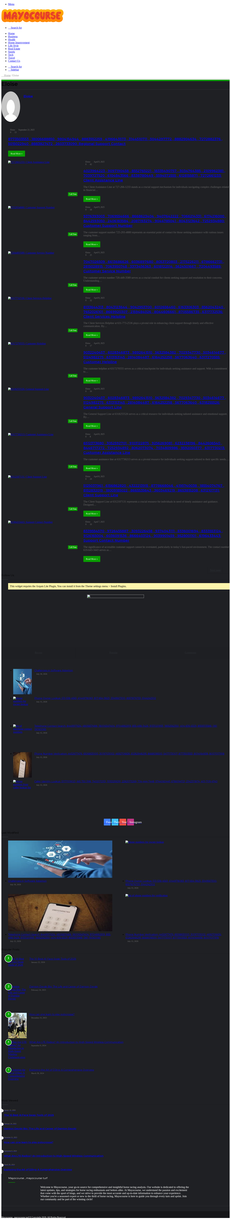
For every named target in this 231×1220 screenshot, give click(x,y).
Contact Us (14, 60)
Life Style (13, 45)
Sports (11, 51)
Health (11, 39)
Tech (10, 54)
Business (13, 36)
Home (11, 33)
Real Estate (14, 48)
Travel (11, 57)
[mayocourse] (32, 21)
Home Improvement (19, 42)
